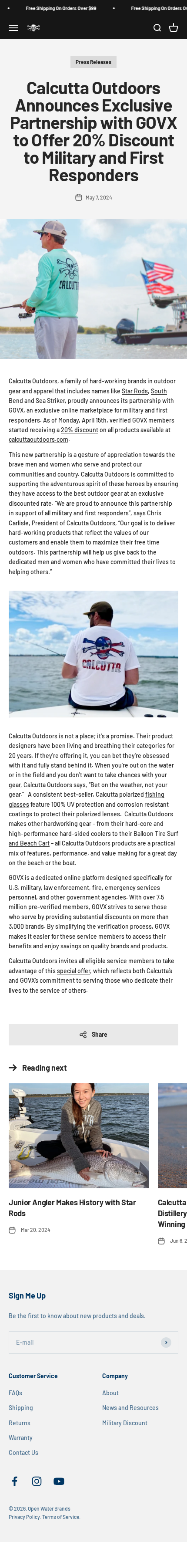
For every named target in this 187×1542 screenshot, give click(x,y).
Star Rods (135, 391)
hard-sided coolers (85, 833)
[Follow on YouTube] (59, 1481)
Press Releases (93, 62)
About (110, 1393)
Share (99, 1034)
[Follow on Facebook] (14, 1481)
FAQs (15, 1393)
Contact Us (23, 1452)
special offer (73, 970)
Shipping (21, 1407)
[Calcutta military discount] (93, 654)
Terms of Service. (61, 1517)
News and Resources (130, 1407)
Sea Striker (50, 400)
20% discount (79, 429)
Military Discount (124, 1423)
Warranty (21, 1437)
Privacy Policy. (25, 1517)
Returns (19, 1423)
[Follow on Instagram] (37, 1481)
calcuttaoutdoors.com (38, 439)
